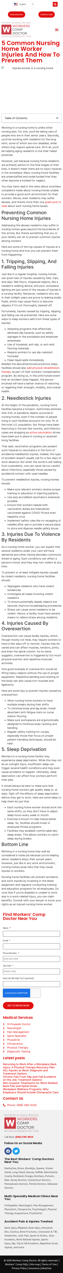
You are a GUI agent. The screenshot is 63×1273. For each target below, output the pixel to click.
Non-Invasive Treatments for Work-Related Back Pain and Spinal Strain (30, 1084)
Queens (40, 1168)
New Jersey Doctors (15, 1180)
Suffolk (39, 1172)
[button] (55, 4)
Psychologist (39, 1209)
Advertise (46, 1268)
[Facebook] (8, 1151)
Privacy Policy (19, 1268)
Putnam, (50, 1176)
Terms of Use (49, 1264)
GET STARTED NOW (18, 1005)
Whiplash (22, 1227)
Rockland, (18, 1176)
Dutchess (39, 1176)
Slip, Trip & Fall (19, 1243)
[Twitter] (16, 1151)
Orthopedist (11, 1205)
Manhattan (10, 1168)
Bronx (21, 1168)
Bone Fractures (28, 1231)
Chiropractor (24, 1209)
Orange (29, 1176)
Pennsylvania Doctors (16, 1183)
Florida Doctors (37, 1183)
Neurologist (25, 1205)
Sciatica (14, 1231)
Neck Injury (10, 1227)
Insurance (34, 1268)
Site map (35, 1264)
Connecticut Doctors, (39, 1180)
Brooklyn (30, 1168)
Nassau (30, 1172)
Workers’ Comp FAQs (16, 1264)
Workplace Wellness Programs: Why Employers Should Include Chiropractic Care (31, 1091)
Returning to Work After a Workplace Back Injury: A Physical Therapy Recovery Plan (30, 1066)
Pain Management (43, 1205)
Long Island (18, 1172)
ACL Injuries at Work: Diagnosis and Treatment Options (25, 1072)
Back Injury (34, 1227)
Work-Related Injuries (28, 1239)
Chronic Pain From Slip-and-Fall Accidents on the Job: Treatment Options (29, 1078)
